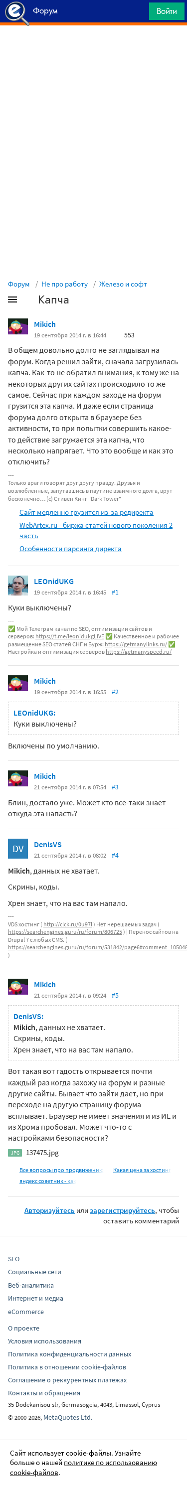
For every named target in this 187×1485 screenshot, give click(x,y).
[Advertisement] (93, 50)
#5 (115, 995)
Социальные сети (34, 1271)
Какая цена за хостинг (142, 1170)
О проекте (23, 1328)
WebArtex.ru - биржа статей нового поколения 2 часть (96, 530)
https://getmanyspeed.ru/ (139, 651)
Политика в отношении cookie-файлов (67, 1366)
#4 (115, 855)
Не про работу (64, 284)
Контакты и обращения (44, 1392)
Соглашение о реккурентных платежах (67, 1379)
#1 (115, 592)
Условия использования (44, 1340)
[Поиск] (138, 13)
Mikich (45, 324)
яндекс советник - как (47, 1181)
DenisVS (48, 844)
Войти (167, 11)
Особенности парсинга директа (70, 548)
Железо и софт (123, 284)
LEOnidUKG (54, 581)
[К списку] (29, 301)
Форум (19, 284)
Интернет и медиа (35, 1298)
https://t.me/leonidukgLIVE (69, 636)
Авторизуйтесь (49, 1210)
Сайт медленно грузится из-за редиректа (86, 512)
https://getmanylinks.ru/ (136, 644)
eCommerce (26, 1311)
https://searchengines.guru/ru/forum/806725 (65, 931)
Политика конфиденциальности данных (69, 1353)
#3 (115, 786)
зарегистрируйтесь (122, 1210)
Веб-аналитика (31, 1285)
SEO (13, 1258)
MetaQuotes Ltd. (67, 1417)
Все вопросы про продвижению (61, 1170)
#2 (115, 691)
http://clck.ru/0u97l (67, 924)
